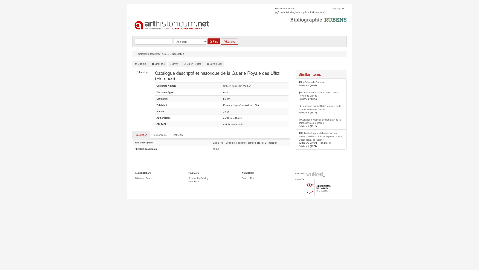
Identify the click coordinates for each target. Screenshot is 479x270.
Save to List (216, 63)
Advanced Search (144, 178)
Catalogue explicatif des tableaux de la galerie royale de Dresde (320, 121)
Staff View (178, 134)
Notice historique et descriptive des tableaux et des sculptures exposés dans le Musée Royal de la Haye (320, 136)
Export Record (194, 63)
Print (175, 63)
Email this (160, 63)
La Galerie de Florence (313, 82)
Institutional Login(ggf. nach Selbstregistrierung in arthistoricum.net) (300, 10)
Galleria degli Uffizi (232, 85)
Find (215, 41)
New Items (193, 181)
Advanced (229, 41)
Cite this (142, 63)
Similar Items (160, 134)
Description (141, 134)
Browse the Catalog (198, 178)
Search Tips (248, 178)
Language (336, 8)
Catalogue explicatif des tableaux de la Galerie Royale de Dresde (320, 107)
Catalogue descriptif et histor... (153, 53)
